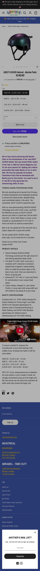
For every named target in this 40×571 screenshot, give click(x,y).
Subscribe (20, 556)
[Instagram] (21, 563)
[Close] (35, 532)
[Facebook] (17, 563)
